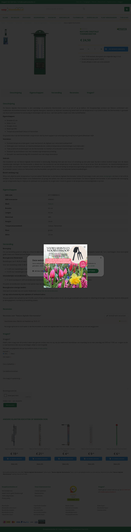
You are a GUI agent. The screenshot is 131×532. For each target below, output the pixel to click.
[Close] (84, 247)
